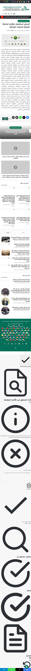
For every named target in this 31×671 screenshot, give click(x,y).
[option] (15, 131)
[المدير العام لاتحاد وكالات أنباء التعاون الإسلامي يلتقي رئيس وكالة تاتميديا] (5, 283)
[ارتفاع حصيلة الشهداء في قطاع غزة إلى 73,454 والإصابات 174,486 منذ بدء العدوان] (6, 260)
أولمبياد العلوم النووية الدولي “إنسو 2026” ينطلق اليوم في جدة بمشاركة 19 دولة (23, 219)
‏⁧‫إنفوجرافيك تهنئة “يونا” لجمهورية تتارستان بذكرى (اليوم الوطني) (21, 245)
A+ (6, 118)
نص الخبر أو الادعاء (27, 470)
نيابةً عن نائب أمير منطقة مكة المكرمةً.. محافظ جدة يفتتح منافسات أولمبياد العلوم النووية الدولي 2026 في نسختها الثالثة (8, 220)
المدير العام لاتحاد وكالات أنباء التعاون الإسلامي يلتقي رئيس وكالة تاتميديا (21, 280)
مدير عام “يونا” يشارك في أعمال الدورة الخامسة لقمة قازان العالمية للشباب (21, 308)
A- (3, 118)
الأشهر (7, 233)
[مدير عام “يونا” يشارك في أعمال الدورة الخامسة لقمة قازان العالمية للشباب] (5, 311)
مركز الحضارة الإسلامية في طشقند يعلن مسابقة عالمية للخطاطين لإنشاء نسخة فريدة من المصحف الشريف (20, 252)
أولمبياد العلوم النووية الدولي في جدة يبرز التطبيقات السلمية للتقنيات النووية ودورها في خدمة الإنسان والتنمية (23, 198)
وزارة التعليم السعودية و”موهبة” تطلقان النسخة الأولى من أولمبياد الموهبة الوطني (16, 132)
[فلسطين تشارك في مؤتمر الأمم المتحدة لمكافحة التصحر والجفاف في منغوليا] (6, 239)
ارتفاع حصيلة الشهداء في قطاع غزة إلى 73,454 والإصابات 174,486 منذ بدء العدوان (20, 259)
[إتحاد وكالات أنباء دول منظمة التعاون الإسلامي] (15, 8)
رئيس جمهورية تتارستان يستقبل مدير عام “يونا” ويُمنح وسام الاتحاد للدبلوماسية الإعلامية (21, 299)
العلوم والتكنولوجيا (23, 21)
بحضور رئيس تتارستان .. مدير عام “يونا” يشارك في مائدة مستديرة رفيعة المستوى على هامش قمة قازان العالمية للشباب (20, 290)
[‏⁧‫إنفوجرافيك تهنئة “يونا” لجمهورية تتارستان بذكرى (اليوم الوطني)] (6, 246)
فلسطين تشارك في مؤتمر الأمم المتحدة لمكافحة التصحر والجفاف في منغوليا (20, 238)
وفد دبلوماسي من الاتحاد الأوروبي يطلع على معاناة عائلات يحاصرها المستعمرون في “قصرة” (20, 266)
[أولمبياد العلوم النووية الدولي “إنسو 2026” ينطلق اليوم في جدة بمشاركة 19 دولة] (23, 212)
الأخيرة (23, 233)
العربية (4, 1)
